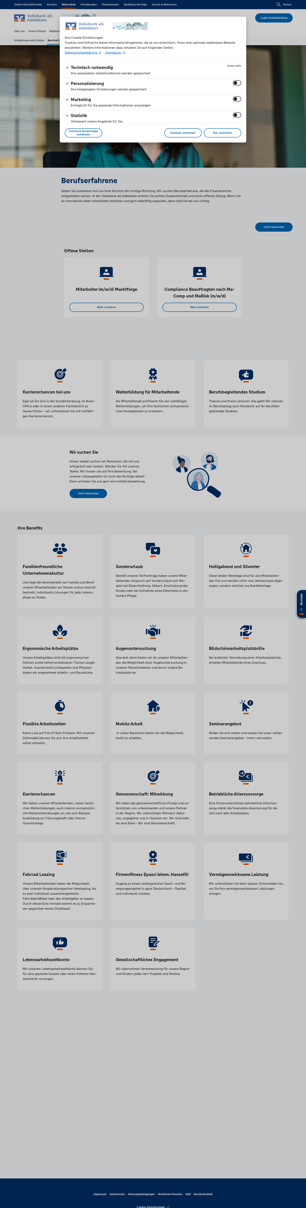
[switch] (237, 82)
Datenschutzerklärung (81, 53)
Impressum (113, 53)
